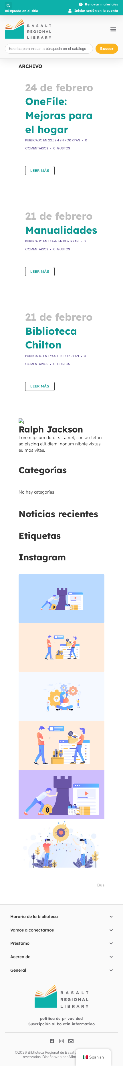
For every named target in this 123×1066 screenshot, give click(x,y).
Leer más (39, 170)
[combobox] (49, 49)
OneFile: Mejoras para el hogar (59, 115)
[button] (8, 5)
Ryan (76, 140)
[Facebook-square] (52, 1041)
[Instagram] (61, 1041)
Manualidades (61, 230)
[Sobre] (71, 1041)
